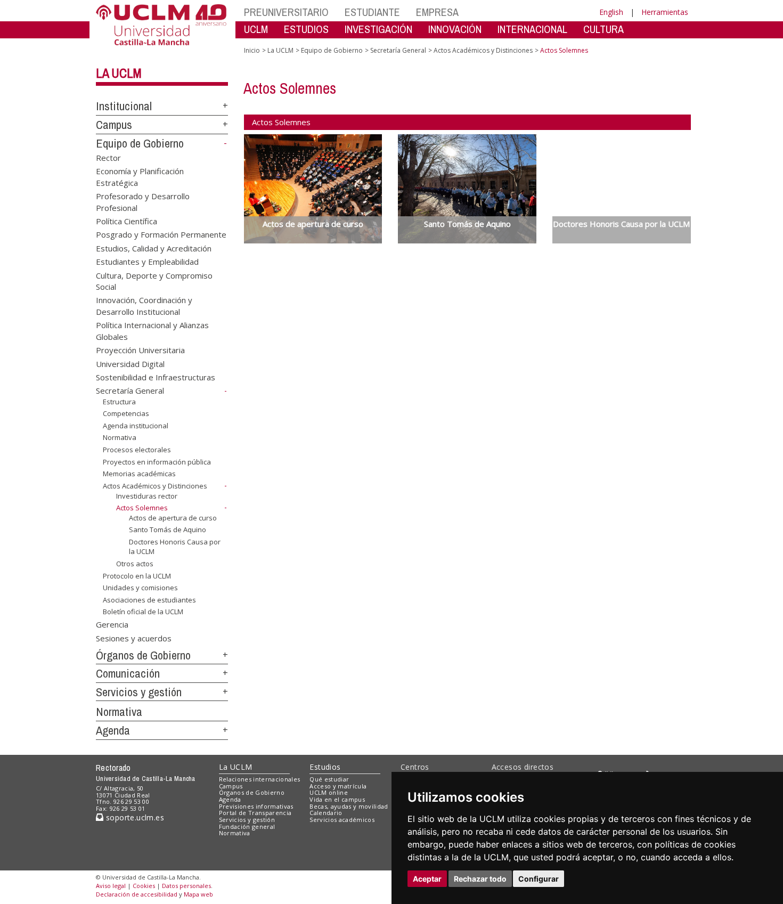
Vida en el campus (337, 799)
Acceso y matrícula (337, 786)
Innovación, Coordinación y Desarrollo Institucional (144, 305)
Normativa (119, 437)
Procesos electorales (137, 449)
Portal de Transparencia (255, 813)
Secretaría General (130, 390)
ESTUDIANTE (372, 12)
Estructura (119, 401)
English (611, 12)
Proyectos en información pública (157, 462)
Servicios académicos (341, 820)
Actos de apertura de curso (173, 518)
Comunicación (128, 673)
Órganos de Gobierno (143, 655)
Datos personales (186, 886)
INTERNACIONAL (532, 29)
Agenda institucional (135, 425)
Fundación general (247, 826)
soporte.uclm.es (133, 817)
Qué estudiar (329, 779)
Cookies (144, 886)
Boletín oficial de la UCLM (143, 611)
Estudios (324, 767)
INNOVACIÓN (455, 29)
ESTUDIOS (306, 29)
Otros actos (134, 563)
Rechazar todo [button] (480, 878)
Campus (114, 125)
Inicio (252, 50)
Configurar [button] (538, 878)
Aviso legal (111, 886)
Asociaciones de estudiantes (149, 600)
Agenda (113, 730)
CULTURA (603, 29)
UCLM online (328, 792)
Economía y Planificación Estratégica (140, 177)
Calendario (325, 813)
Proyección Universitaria (140, 350)
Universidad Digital (130, 363)
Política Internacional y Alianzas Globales (152, 330)
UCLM (256, 29)
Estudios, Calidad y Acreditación (153, 247)
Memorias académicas (139, 473)
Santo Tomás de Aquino (167, 529)
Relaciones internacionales (259, 779)
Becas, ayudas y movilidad (348, 806)
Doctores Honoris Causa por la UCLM (175, 546)
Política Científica (126, 220)
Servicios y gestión (139, 692)
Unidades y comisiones (140, 587)
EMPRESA (437, 12)
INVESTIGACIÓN (378, 29)
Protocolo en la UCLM (137, 575)
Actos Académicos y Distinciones (155, 486)
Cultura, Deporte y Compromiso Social (154, 280)
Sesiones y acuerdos (134, 637)
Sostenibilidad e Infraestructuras (155, 377)
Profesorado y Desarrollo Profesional (143, 202)
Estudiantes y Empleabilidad (147, 261)
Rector (108, 157)
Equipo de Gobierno (140, 143)
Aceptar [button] (427, 878)
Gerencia (112, 624)
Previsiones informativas (256, 806)
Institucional (124, 106)
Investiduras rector (146, 495)
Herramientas (664, 12)
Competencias (126, 413)
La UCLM (119, 73)
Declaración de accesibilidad (136, 894)
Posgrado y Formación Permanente (161, 234)
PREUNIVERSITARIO (286, 12)
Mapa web (198, 894)
